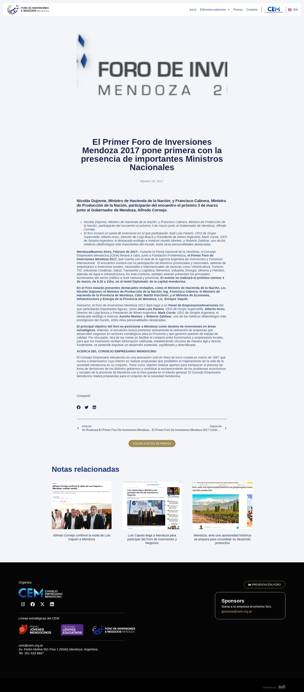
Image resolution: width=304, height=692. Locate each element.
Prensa (237, 9)
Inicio (193, 9)
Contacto (252, 9)
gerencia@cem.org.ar (236, 611)
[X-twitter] (42, 604)
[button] (79, 407)
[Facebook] (32, 604)
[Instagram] (23, 604)
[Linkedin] (52, 604)
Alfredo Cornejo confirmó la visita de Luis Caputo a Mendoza (81, 537)
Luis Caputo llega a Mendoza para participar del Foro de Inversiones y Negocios (152, 539)
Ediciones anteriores (213, 9)
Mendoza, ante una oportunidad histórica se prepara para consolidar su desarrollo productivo (222, 539)
